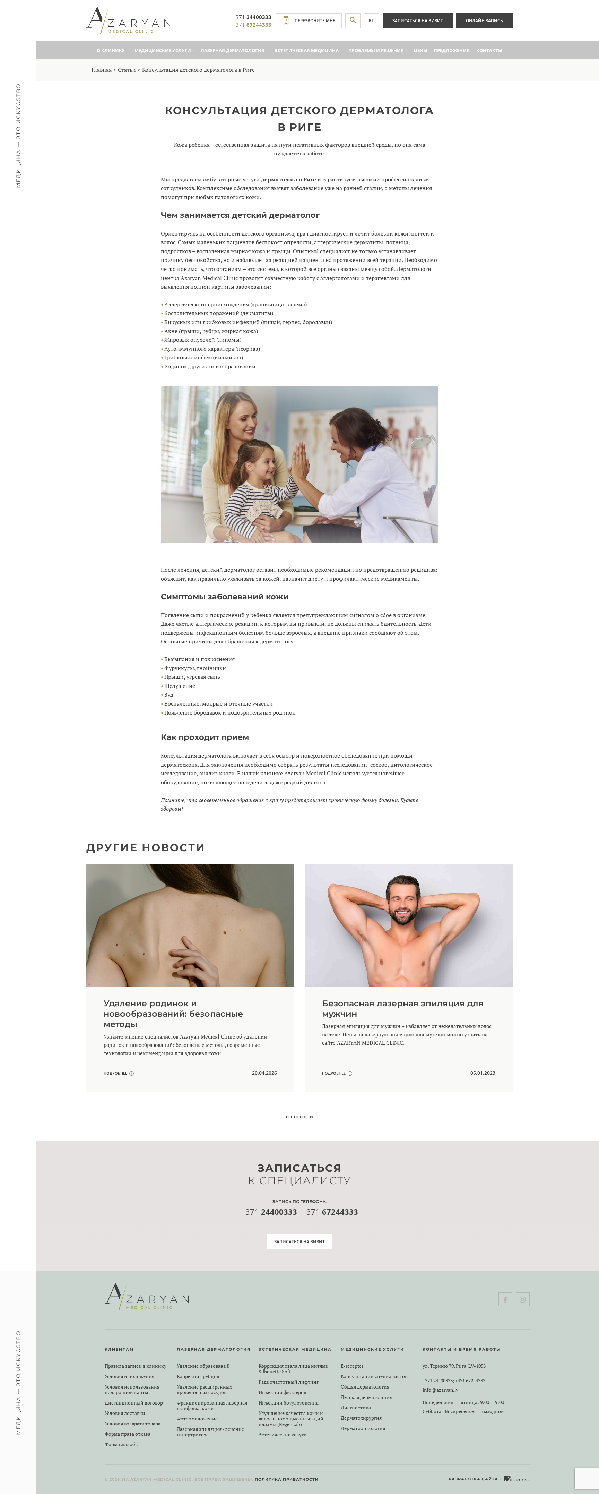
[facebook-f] (505, 1299)
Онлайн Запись (484, 21)
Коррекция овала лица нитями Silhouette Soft (294, 1369)
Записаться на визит (417, 21)
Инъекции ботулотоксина (289, 1403)
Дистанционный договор (134, 1403)
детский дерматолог (228, 569)
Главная (102, 69)
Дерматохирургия (361, 1418)
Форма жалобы (122, 1444)
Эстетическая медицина (307, 50)
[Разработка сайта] (517, 1479)
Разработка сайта (473, 1479)
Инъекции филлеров (282, 1392)
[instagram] (523, 1299)
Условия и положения (129, 1376)
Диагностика (356, 1408)
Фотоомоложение (197, 1419)
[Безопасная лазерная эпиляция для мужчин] (409, 978)
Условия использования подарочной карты (132, 1389)
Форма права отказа (127, 1434)
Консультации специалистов (374, 1376)
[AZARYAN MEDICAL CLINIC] (128, 20)
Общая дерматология (365, 1387)
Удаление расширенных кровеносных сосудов (204, 1389)
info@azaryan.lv (440, 1390)
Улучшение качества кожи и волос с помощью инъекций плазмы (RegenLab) (291, 1418)
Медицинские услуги (162, 50)
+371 (252, 17)
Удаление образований (203, 1366)
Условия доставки (125, 1413)
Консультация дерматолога (196, 755)
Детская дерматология (366, 1397)
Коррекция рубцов (198, 1376)
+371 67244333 (470, 1380)
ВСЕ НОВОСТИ (299, 1116)
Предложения (452, 50)
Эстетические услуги (283, 1435)
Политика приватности (287, 1479)
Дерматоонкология (363, 1428)
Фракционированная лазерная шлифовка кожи (212, 1405)
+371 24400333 (438, 1380)
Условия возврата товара (132, 1423)
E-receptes (352, 1366)
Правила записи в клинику (135, 1366)
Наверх (576, 1462)
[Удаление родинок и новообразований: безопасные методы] (190, 978)
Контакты (489, 50)
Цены (420, 50)
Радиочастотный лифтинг (289, 1382)
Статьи (127, 69)
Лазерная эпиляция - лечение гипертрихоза (210, 1432)
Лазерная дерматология (232, 50)
